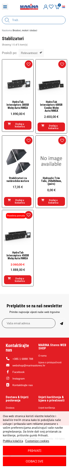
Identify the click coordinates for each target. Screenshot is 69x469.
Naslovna (7, 30)
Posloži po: (9, 53)
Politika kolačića (13, 441)
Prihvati (34, 451)
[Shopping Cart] (56, 7)
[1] (61, 323)
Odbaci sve (34, 461)
